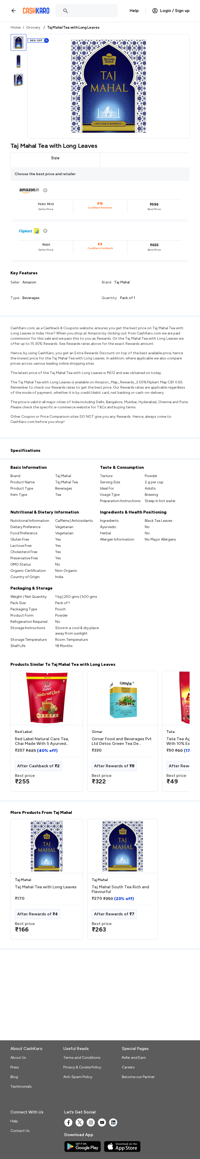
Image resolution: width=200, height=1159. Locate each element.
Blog (14, 1077)
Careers (128, 1067)
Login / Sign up (175, 10)
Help (134, 10)
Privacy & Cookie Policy (82, 1067)
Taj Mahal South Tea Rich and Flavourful (120, 889)
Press (14, 1067)
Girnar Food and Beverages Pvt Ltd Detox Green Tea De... (122, 741)
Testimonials (21, 1086)
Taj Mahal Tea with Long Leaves (46, 887)
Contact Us (20, 1131)
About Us (18, 1057)
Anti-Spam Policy (77, 1077)
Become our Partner (138, 1077)
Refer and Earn (134, 1057)
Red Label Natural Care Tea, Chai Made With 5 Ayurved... (42, 741)
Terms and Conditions (82, 1057)
